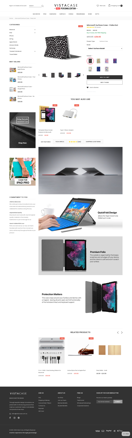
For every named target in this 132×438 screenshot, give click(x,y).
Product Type (91, 41)
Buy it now (105, 82)
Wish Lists (102, 5)
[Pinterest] (19, 418)
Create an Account (20, 5)
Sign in (11, 5)
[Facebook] (10, 418)
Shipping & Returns (93, 142)
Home (11, 18)
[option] (61, 47)
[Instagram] (15, 418)
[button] (90, 27)
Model (88, 45)
